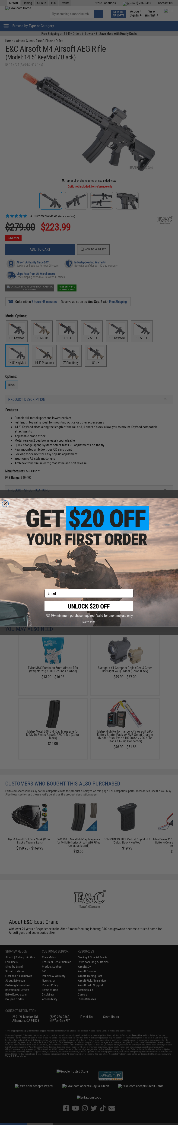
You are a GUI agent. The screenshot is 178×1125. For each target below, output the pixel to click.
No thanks (89, 622)
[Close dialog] (5, 504)
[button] (89, 609)
